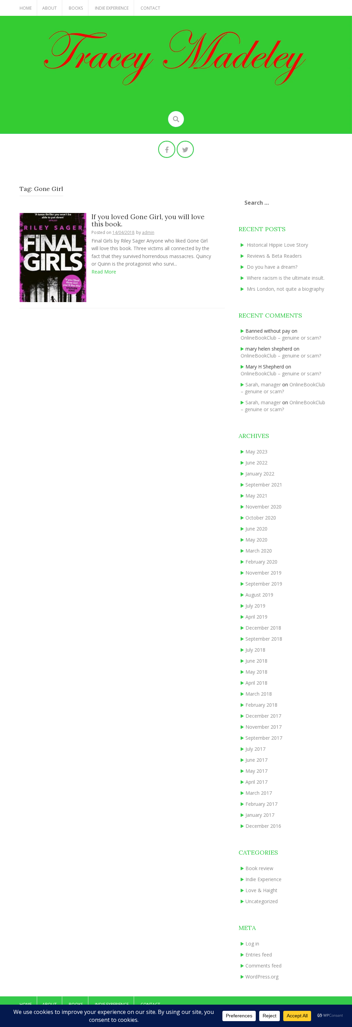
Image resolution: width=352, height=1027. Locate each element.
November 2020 (263, 506)
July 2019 (255, 605)
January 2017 (259, 815)
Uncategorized (261, 901)
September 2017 (263, 738)
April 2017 (256, 782)
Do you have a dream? (272, 267)
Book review (259, 868)
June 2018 (256, 660)
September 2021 (263, 484)
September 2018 (263, 638)
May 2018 (256, 671)
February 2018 (261, 705)
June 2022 (256, 462)
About (49, 8)
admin (148, 232)
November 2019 (263, 572)
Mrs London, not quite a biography (285, 289)
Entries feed (258, 954)
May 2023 (256, 451)
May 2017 (256, 771)
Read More (103, 271)
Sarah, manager (263, 384)
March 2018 (258, 694)
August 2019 (259, 594)
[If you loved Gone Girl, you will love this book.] (53, 257)
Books (76, 8)
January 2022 (259, 473)
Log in (252, 943)
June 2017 (256, 760)
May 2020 (256, 539)
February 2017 (261, 804)
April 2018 (256, 683)
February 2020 (261, 561)
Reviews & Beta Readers (274, 256)
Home (26, 8)
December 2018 (263, 627)
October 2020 (260, 517)
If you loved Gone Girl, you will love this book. (148, 220)
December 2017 (263, 716)
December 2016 (263, 826)
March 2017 (258, 793)
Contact (150, 8)
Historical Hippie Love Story (277, 245)
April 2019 (256, 616)
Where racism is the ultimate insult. (285, 278)
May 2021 (256, 495)
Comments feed (263, 965)
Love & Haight (261, 890)
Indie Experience (112, 8)
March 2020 (258, 550)
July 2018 (255, 649)
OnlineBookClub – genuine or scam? (281, 337)
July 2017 (255, 749)
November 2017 (263, 727)
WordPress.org (261, 976)
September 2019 (263, 583)
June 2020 (256, 528)
